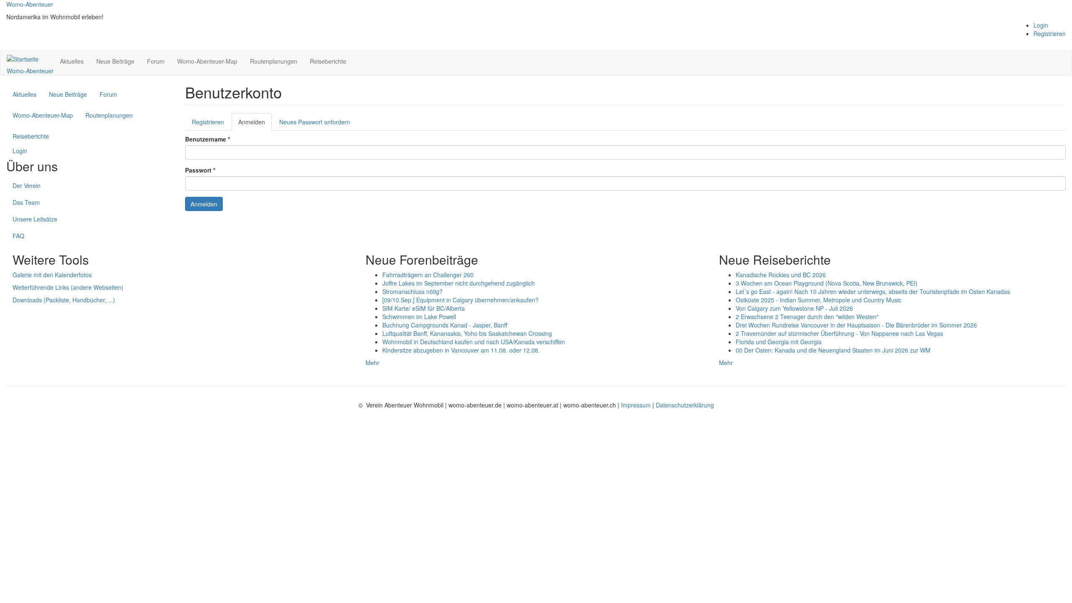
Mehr (372, 362)
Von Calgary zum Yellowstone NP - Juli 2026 (794, 308)
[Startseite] (26, 58)
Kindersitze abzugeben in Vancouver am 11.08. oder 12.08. (461, 350)
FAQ (18, 236)
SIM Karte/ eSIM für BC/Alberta (423, 308)
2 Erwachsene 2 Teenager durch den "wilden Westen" (807, 316)
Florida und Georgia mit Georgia (779, 342)
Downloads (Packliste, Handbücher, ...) (64, 300)
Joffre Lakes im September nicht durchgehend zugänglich (458, 283)
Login (1040, 25)
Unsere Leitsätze (35, 219)
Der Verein (27, 185)
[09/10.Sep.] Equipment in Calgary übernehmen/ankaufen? (460, 300)
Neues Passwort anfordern (314, 122)
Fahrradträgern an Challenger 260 (428, 275)
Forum (156, 61)
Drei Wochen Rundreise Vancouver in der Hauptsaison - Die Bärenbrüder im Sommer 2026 (856, 325)
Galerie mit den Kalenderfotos (52, 275)
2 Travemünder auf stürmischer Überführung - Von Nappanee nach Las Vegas (839, 333)
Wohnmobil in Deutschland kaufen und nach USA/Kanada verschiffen (473, 342)
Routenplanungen (273, 61)
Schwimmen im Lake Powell (419, 316)
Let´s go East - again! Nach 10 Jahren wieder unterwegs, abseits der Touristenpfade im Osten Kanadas (873, 291)
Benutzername (207, 139)
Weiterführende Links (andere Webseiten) (68, 287)
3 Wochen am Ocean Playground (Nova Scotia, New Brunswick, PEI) (826, 283)
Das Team (26, 202)
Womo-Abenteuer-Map (207, 61)
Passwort (200, 170)
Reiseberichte (328, 61)
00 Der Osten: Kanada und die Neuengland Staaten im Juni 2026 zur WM (833, 350)
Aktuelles (72, 61)
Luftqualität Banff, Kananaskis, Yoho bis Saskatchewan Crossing (467, 333)
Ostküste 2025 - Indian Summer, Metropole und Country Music (819, 300)
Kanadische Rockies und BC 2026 (781, 275)
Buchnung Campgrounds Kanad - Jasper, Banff (444, 325)
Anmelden (255, 124)
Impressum (636, 405)
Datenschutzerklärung (685, 405)
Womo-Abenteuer (29, 4)
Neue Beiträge (115, 61)
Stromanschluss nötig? (412, 291)
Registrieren (1049, 33)
